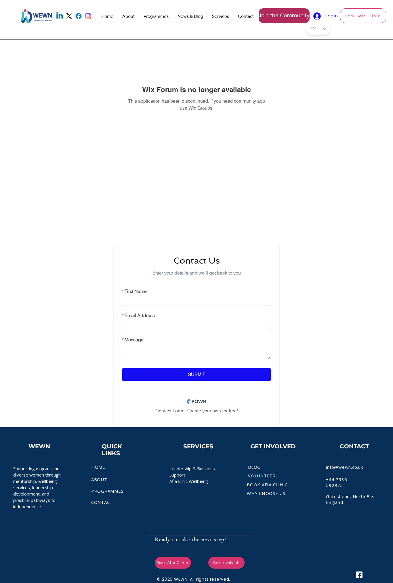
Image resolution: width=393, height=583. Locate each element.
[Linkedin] (60, 16)
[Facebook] (79, 16)
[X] (69, 16)
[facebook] (359, 574)
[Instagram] (88, 16)
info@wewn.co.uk (344, 467)
